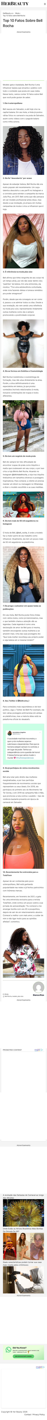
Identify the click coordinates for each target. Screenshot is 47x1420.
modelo (14, 996)
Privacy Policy (39, 1414)
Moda (6, 994)
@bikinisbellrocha (19, 474)
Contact (27, 1414)
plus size (20, 996)
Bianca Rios (38, 995)
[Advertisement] (23, 56)
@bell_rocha (21, 533)
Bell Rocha (8, 996)
